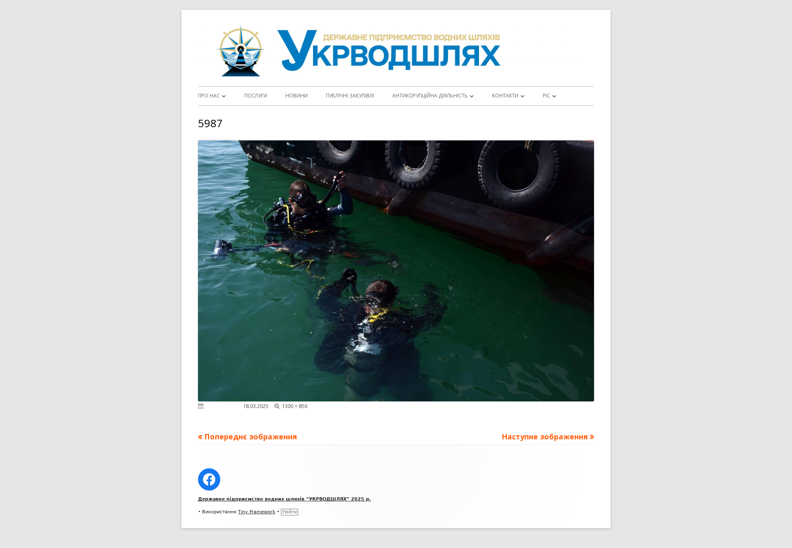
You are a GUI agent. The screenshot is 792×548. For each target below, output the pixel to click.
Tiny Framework (256, 512)
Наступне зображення (545, 436)
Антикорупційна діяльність (430, 95)
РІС (546, 95)
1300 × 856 (294, 406)
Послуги (255, 95)
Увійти (289, 512)
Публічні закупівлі (350, 95)
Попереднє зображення (250, 436)
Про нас (209, 95)
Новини (296, 95)
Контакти (505, 95)
